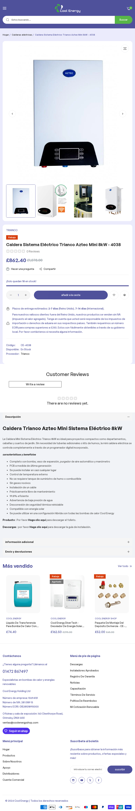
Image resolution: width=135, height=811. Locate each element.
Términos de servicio (82, 694)
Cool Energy (13, 618)
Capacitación (78, 688)
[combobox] (67, 20)
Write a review (35, 384)
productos (9, 755)
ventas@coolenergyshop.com (20, 722)
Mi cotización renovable (84, 706)
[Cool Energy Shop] (67, 8)
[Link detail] (73, 780)
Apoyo (6, 767)
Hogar (6, 34)
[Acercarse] (125, 48)
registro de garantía (82, 676)
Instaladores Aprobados (84, 670)
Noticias (75, 682)
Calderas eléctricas (22, 34)
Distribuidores (11, 773)
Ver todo (123, 565)
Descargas (76, 664)
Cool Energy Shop (106, 618)
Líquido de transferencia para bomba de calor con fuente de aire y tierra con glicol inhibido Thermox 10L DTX (22, 624)
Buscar (124, 19)
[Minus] (11, 295)
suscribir (120, 769)
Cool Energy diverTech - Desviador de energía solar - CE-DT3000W (67, 624)
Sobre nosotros (12, 761)
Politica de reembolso (83, 700)
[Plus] (26, 295)
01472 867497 (15, 671)
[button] (122, 113)
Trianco (12, 230)
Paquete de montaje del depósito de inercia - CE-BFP (110, 624)
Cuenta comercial (13, 779)
